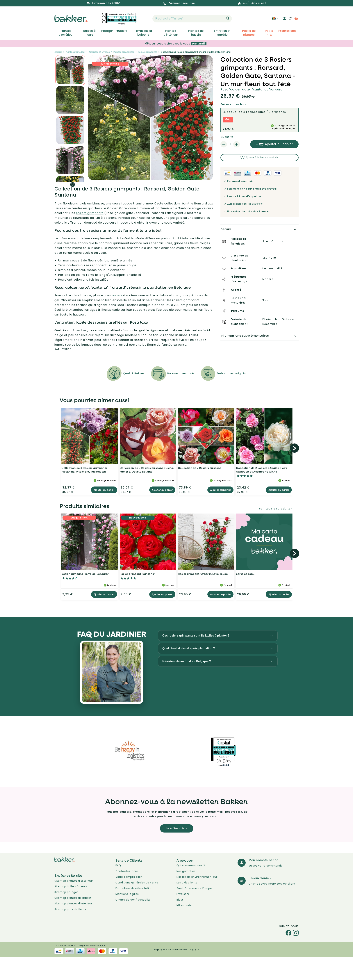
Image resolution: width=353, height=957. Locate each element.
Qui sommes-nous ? (190, 865)
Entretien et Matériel (222, 32)
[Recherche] (228, 18)
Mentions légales (127, 894)
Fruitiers (121, 31)
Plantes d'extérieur (66, 32)
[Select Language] (275, 20)
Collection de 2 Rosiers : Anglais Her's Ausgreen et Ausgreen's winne (261, 469)
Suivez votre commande (266, 865)
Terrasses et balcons (143, 32)
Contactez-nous (126, 871)
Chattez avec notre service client (272, 883)
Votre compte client (129, 877)
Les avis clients (186, 882)
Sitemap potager (66, 892)
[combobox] (192, 18)
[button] (146, 19)
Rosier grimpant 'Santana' (137, 573)
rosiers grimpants (89, 213)
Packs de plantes (249, 32)
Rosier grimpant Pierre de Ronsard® (85, 573)
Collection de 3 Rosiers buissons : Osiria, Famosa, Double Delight (147, 469)
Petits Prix (269, 32)
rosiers (117, 295)
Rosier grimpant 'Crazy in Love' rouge (203, 573)
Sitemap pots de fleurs (70, 909)
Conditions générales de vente (136, 882)
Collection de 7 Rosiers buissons (199, 468)
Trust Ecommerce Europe (194, 888)
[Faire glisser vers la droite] (72, 184)
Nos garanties (185, 871)
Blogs (180, 899)
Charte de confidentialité (133, 899)
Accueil (58, 52)
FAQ (118, 865)
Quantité (226, 137)
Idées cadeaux (186, 905)
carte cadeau (245, 573)
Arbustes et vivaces (99, 52)
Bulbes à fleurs (89, 32)
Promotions (287, 31)
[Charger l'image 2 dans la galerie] (70, 70)
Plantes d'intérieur (170, 32)
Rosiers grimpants (147, 52)
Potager (107, 31)
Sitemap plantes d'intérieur (73, 903)
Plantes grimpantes (123, 52)
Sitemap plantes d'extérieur (73, 881)
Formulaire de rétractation (133, 888)
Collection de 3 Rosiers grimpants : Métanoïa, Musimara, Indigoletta (85, 469)
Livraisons (183, 894)
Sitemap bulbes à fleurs (70, 886)
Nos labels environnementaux (196, 877)
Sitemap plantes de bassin (72, 898)
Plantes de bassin (196, 32)
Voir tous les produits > (276, 508)
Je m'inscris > (177, 828)
